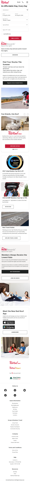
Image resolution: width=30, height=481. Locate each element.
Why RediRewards (15, 405)
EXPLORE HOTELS (15, 146)
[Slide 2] (14, 149)
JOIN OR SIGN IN (15, 278)
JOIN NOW (15, 55)
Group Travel (15, 423)
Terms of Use (15, 450)
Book (18, 2)
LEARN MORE (15, 332)
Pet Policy (15, 409)
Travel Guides (15, 411)
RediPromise (15, 407)
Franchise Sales (15, 436)
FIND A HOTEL (15, 38)
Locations (15, 415)
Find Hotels (15, 413)
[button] (5, 2)
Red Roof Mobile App (15, 476)
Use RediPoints (7, 34)
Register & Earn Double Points (15, 83)
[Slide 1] (13, 149)
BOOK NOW (8, 207)
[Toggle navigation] (27, 2)
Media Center (15, 438)
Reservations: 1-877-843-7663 (15, 462)
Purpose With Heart (15, 442)
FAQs (15, 474)
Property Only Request (15, 427)
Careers (15, 440)
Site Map (15, 472)
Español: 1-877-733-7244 (15, 464)
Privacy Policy (15, 452)
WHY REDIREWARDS (15, 272)
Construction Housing (15, 429)
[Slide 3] (15, 149)
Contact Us (15, 460)
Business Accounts (15, 425)
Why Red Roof (15, 403)
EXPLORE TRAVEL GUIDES (11, 238)
